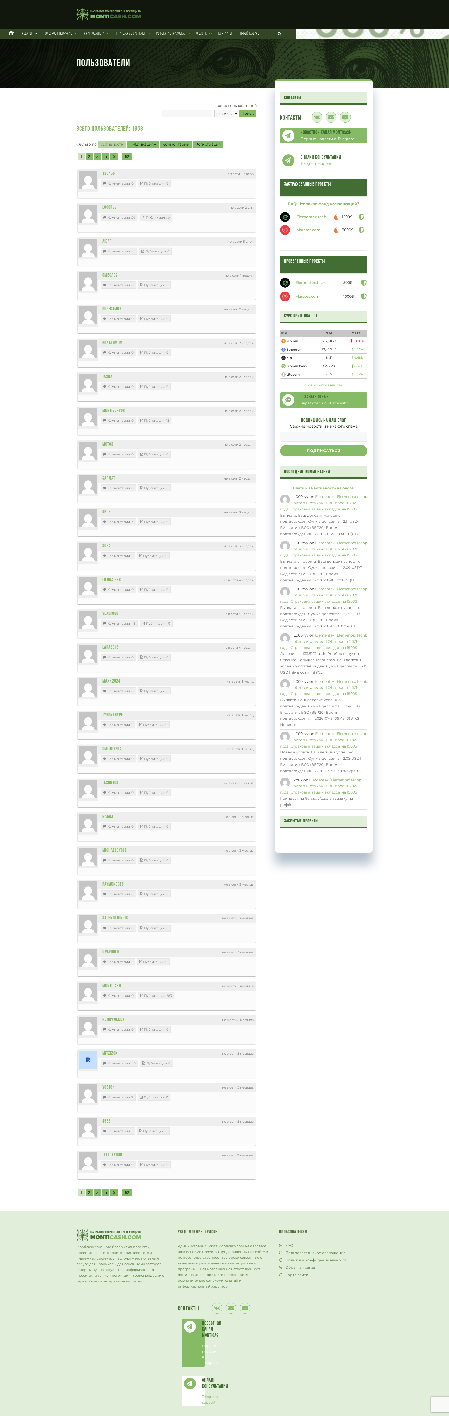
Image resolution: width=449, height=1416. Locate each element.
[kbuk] (88, 518)
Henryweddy (113, 1020)
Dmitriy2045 (113, 749)
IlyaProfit (111, 952)
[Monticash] (88, 992)
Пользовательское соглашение (315, 1252)
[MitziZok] (88, 1060)
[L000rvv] (88, 214)
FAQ (289, 1245)
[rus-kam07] (88, 315)
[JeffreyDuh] (88, 1161)
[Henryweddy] (88, 1026)
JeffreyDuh (112, 1155)
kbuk (106, 512)
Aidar (107, 241)
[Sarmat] (88, 484)
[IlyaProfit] (88, 958)
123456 (108, 174)
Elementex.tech (311, 216)
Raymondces (113, 884)
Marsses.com (308, 229)
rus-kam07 (111, 309)
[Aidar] (88, 248)
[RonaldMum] (88, 349)
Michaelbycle (114, 850)
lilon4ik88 (111, 580)
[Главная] (11, 34)
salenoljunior (115, 918)
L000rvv (109, 207)
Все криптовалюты (324, 385)
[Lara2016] (88, 654)
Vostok (108, 1087)
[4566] (88, 1127)
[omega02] (88, 281)
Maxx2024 (111, 681)
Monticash (111, 986)
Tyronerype (112, 715)
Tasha (107, 377)
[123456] (88, 180)
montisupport (114, 411)
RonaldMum (112, 343)
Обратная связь (300, 1267)
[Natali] (88, 823)
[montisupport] (88, 417)
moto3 (107, 444)
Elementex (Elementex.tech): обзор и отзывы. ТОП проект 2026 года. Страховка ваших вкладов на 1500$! (323, 503)
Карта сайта (296, 1275)
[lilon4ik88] (88, 586)
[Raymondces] (88, 890)
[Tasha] (88, 383)
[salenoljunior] (88, 924)
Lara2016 (110, 647)
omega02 (110, 275)
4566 (106, 1121)
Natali (107, 817)
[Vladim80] (88, 620)
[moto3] (88, 451)
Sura (106, 546)
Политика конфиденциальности (316, 1260)
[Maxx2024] (88, 687)
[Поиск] (279, 34)
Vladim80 (110, 614)
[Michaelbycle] (88, 857)
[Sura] (88, 552)
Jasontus (110, 783)
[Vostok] (88, 1093)
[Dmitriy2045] (88, 755)
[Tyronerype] (88, 721)
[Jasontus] (88, 789)
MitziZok (109, 1053)
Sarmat (108, 478)
